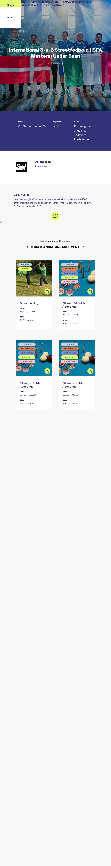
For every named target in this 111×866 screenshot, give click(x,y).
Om (46, 5)
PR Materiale (30, 5)
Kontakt (58, 5)
